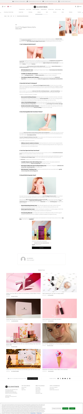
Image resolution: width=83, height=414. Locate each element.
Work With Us (38, 390)
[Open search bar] (75, 6)
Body (63, 12)
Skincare (54, 12)
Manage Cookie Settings (56, 408)
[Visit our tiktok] (67, 378)
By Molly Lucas (50, 345)
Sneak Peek (21, 12)
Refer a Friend (38, 389)
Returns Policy (24, 387)
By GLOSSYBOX (50, 295)
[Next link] (82, 12)
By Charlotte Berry (15, 371)
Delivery (23, 388)
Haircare (70, 12)
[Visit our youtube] (65, 378)
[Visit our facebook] (58, 378)
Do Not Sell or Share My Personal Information (10, 397)
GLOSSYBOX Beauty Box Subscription (39, 241)
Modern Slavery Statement (54, 389)
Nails (47, 12)
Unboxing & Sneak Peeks (8, 12)
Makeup (39, 12)
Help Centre (24, 389)
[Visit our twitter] (60, 378)
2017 (16, 24)
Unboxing (30, 12)
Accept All (72, 408)
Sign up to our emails (32, 378)
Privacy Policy (52, 388)
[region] (41, 408)
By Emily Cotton (14, 296)
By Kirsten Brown (14, 321)
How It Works (38, 387)
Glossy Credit (38, 388)
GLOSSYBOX (30, 258)
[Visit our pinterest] (70, 378)
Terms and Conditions (53, 387)
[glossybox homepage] (41, 6)
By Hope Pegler (14, 346)
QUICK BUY (41, 247)
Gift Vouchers (38, 392)
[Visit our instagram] (63, 378)
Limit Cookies (65, 408)
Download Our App (39, 393)
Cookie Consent (8, 395)
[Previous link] (0, 12)
